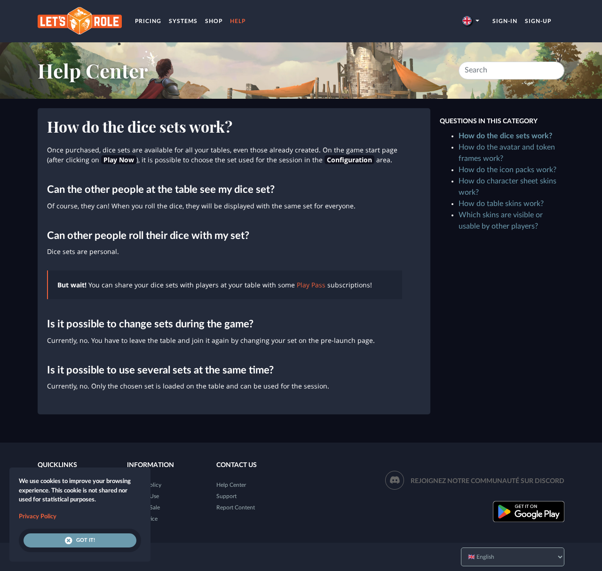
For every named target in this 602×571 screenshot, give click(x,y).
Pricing (148, 21)
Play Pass (311, 284)
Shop (213, 21)
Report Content (235, 507)
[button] (470, 21)
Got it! (85, 540)
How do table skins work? (501, 203)
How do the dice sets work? (505, 136)
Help (238, 21)
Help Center (93, 70)
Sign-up (538, 21)
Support (226, 496)
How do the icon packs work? (507, 170)
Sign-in (504, 21)
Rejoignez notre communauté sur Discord (487, 481)
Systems (183, 21)
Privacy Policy (37, 517)
